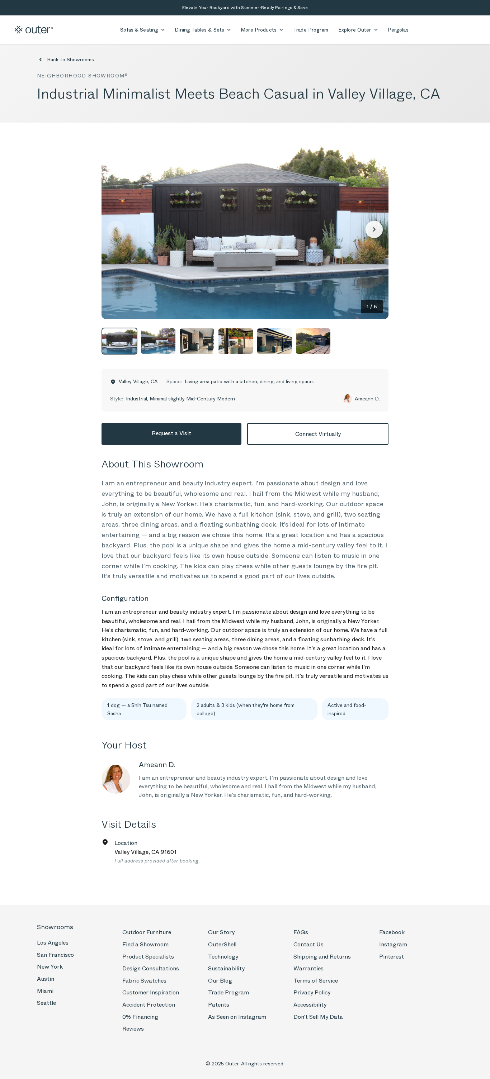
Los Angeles (53, 942)
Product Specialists (148, 956)
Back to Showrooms (70, 59)
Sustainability (226, 968)
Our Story (221, 932)
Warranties (308, 968)
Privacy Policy (311, 992)
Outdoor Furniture (146, 932)
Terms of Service (315, 980)
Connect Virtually (318, 434)
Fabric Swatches (144, 980)
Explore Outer (354, 29)
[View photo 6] (313, 341)
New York (50, 966)
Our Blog (220, 980)
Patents (218, 1004)
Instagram (393, 944)
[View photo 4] (236, 341)
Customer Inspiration (150, 992)
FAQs (300, 932)
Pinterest (391, 956)
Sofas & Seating (139, 29)
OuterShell (222, 944)
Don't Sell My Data (318, 1017)
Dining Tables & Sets (199, 29)
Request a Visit (171, 433)
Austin (45, 979)
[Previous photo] (115, 229)
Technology (223, 956)
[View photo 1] (119, 341)
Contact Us (308, 944)
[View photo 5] (274, 341)
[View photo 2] (158, 341)
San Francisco (55, 955)
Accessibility (309, 1004)
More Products (259, 29)
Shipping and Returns (322, 956)
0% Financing (140, 1017)
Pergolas (398, 29)
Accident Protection (148, 1004)
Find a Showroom (145, 944)
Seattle (46, 1003)
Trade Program (310, 29)
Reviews (133, 1029)
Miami (45, 991)
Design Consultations (150, 968)
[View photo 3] (197, 341)
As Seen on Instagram (237, 1017)
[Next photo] (374, 229)
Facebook (392, 932)
